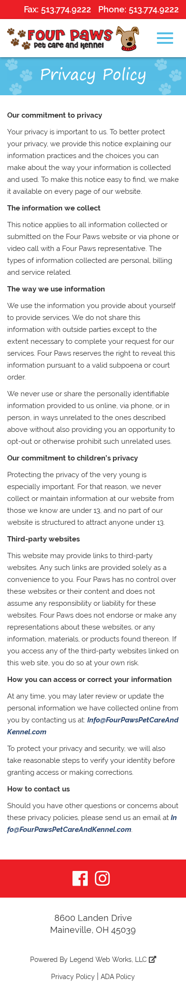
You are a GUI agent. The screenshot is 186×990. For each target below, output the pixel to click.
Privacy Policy (73, 976)
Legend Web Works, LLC (109, 959)
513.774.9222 (66, 9)
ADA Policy (118, 976)
